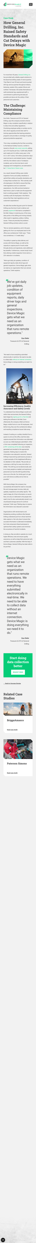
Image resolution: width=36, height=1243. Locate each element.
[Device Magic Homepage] (12, 4)
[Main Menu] (31, 4)
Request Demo (18, 672)
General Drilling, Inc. (24, 75)
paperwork (12, 210)
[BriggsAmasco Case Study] (18, 718)
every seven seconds (21, 148)
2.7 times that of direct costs (14, 168)
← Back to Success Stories (12, 683)
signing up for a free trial (20, 417)
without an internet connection (22, 359)
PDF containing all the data (13, 447)
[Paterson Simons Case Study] (18, 757)
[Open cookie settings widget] (3, 1240)
